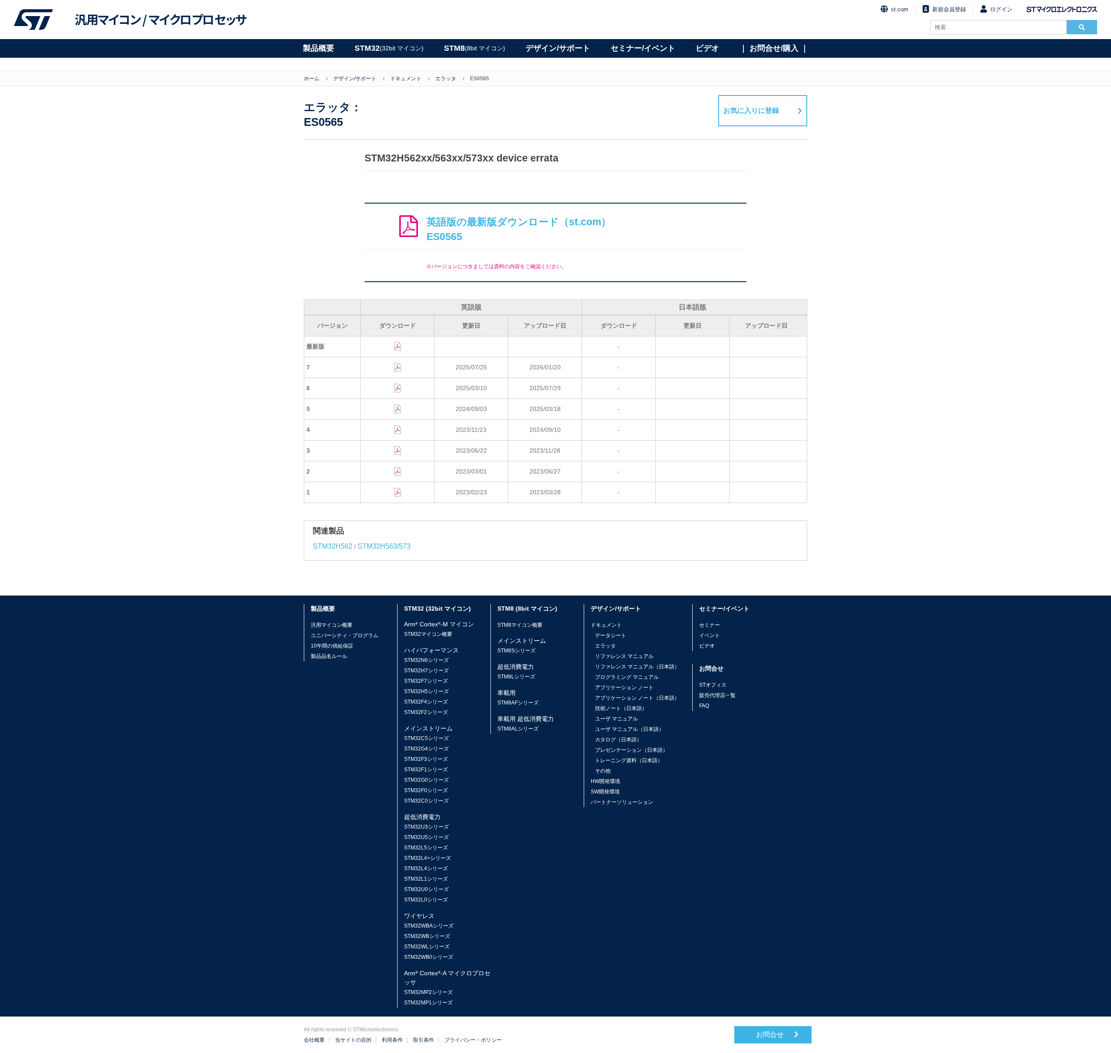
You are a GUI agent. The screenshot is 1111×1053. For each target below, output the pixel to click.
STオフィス (712, 685)
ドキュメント (405, 79)
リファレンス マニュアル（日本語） (637, 667)
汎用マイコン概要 (331, 625)
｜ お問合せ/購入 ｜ (774, 48)
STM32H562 (332, 546)
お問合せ (771, 1034)
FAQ (704, 706)
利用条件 (392, 1040)
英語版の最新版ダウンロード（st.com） (519, 229)
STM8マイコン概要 (519, 625)
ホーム (311, 79)
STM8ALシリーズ (518, 729)
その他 (603, 771)
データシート (610, 635)
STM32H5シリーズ (426, 691)
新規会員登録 (949, 9)
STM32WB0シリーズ (428, 957)
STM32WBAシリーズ (429, 926)
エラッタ (445, 79)
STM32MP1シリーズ (428, 1003)
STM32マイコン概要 (428, 634)
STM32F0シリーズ (426, 790)
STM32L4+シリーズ (427, 858)
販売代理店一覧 (717, 695)
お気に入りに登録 (751, 110)
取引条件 (423, 1040)
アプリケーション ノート (624, 687)
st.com (899, 9)
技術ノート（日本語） (621, 708)
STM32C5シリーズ (426, 738)
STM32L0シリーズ (426, 900)
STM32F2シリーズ (426, 712)
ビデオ (707, 48)
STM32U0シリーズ (426, 889)
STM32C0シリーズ (426, 801)
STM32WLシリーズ (427, 947)
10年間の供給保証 (332, 646)
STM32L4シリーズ (426, 868)
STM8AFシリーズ (518, 703)
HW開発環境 (605, 781)
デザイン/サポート (558, 48)
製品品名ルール (329, 656)
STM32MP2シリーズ (428, 992)
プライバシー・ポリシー (473, 1040)
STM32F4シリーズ (426, 702)
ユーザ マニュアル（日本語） (629, 729)
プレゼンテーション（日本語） (631, 750)
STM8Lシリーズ (516, 677)
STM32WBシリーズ (427, 936)
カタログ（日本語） (618, 740)
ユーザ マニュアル (616, 719)
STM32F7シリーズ (426, 681)
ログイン (1001, 9)
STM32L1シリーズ (426, 879)
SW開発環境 (605, 792)
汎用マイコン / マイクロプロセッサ (161, 19)
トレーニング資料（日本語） (629, 760)
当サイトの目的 (353, 1040)
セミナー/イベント (643, 48)
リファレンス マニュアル (624, 656)
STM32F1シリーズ (426, 770)
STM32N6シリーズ (426, 660)
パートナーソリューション (622, 802)
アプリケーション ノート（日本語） (637, 698)
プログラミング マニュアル (627, 677)
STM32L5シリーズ (426, 848)
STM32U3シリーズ (426, 827)
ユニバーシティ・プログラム (344, 635)
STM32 (389, 48)
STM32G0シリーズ (426, 780)
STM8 (474, 48)
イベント (709, 635)
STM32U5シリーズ (426, 837)
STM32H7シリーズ (426, 671)
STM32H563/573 (384, 546)
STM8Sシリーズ (516, 651)
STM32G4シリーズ (426, 749)
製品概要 (318, 48)
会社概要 (314, 1040)
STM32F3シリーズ (426, 759)
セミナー (709, 625)
